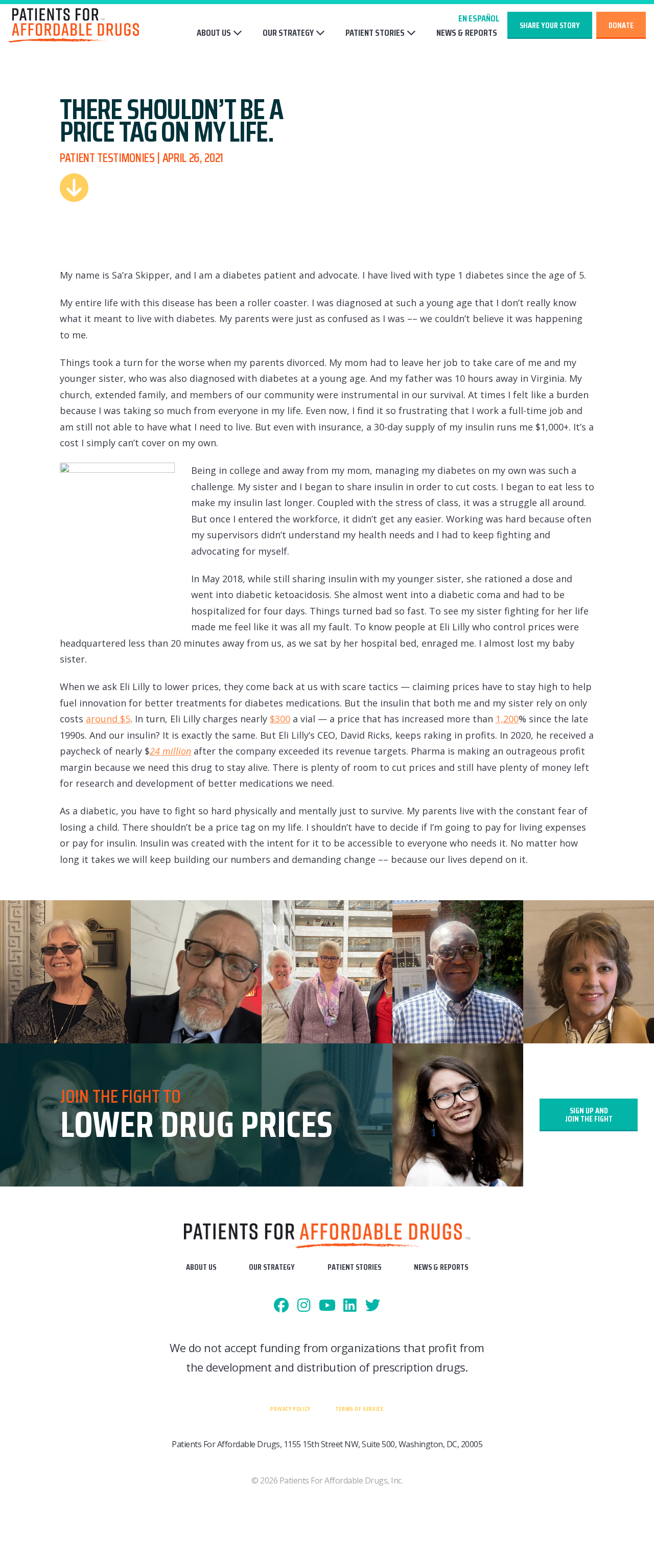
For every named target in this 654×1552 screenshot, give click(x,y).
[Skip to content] (74, 187)
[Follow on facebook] (281, 1306)
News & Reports (466, 33)
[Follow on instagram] (304, 1306)
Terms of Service (359, 1408)
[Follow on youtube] (327, 1306)
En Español (478, 18)
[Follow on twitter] (372, 1306)
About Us (214, 33)
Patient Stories (375, 33)
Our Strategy (288, 33)
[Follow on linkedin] (349, 1306)
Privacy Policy (290, 1408)
